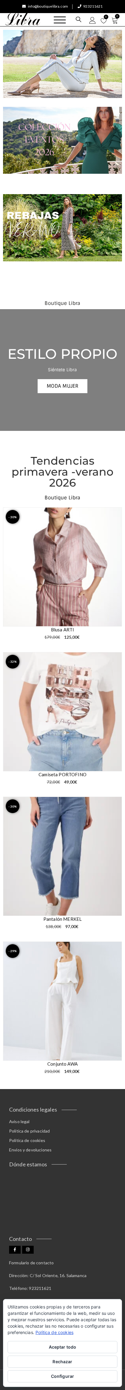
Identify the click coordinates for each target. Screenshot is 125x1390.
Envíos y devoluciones (30, 1149)
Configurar (62, 1376)
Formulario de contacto (31, 1262)
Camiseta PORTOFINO (62, 774)
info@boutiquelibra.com (48, 6)
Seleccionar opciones (113, 619)
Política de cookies (27, 1140)
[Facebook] (15, 1250)
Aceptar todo (62, 1347)
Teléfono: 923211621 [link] (30, 1288)
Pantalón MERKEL (62, 919)
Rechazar (62, 1361)
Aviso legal (19, 1121)
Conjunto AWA (62, 1064)
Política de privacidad (29, 1130)
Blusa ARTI (62, 629)
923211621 (93, 6)
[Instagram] (28, 1250)
